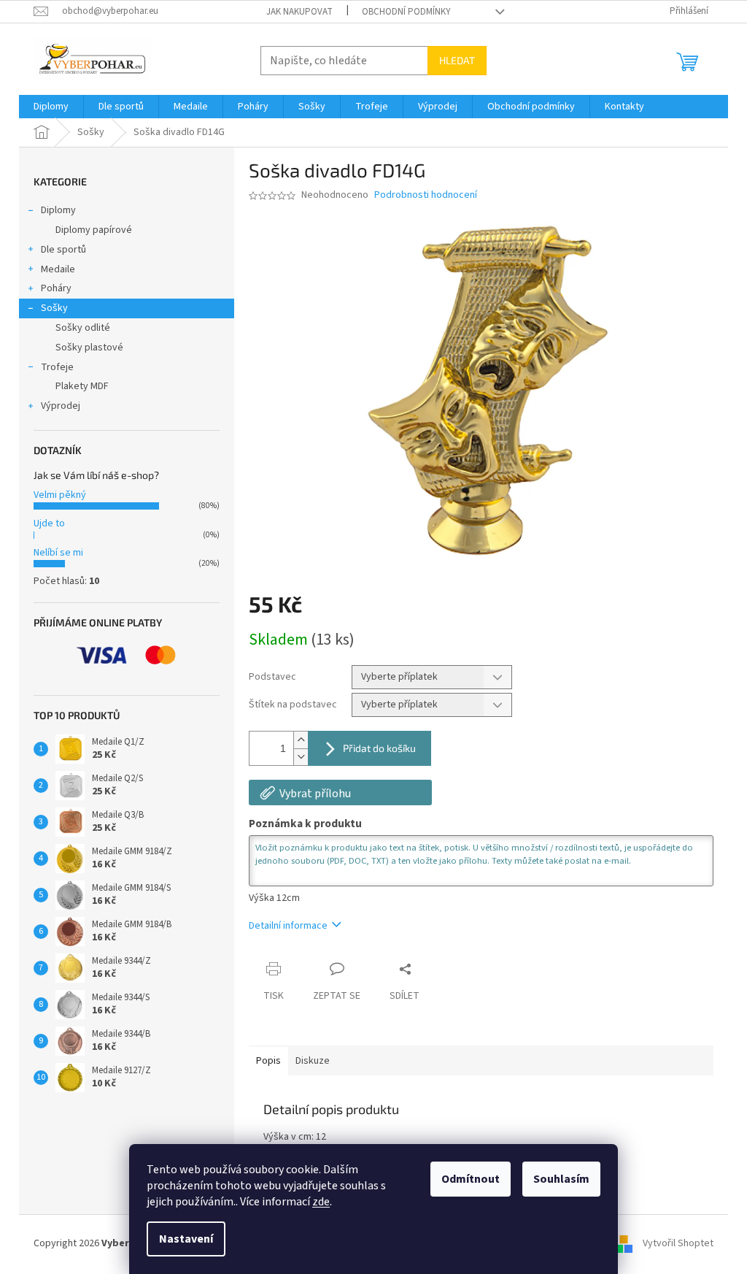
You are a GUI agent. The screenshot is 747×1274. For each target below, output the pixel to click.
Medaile (58, 269)
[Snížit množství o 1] (300, 756)
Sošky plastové (89, 347)
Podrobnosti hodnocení (425, 195)
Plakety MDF (82, 386)
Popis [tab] (268, 1061)
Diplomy (58, 210)
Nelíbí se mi (58, 552)
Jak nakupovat (299, 11)
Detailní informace (288, 925)
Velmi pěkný (60, 495)
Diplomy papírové (93, 230)
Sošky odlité (82, 328)
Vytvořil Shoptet (678, 1244)
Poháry (56, 288)
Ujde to (49, 523)
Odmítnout (470, 1179)
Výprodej (60, 406)
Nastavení (186, 1239)
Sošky (54, 308)
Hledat (457, 60)
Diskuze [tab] (312, 1061)
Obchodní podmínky (406, 11)
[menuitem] (51, 106)
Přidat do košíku (379, 748)
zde (321, 1202)
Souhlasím (561, 1179)
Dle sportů (63, 249)
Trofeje (57, 367)
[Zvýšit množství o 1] (300, 740)
